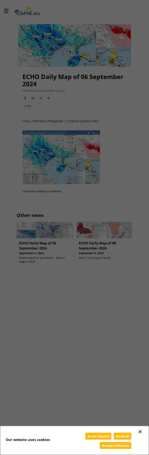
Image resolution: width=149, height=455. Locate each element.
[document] (74, 440)
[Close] (140, 431)
